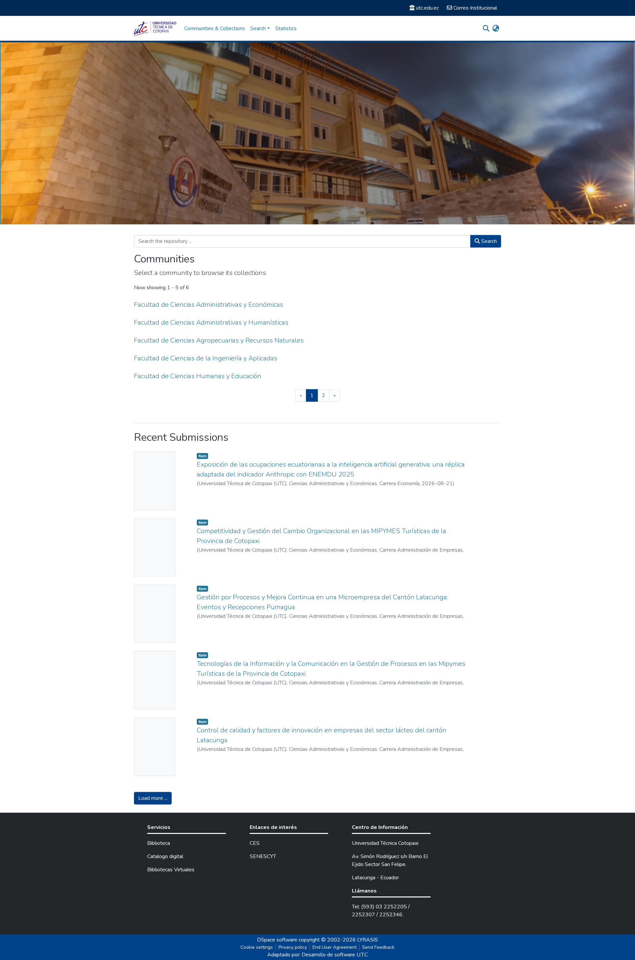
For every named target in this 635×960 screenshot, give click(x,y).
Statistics (286, 28)
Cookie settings (256, 947)
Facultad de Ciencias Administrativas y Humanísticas (211, 322)
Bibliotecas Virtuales (170, 869)
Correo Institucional (475, 8)
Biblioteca (158, 843)
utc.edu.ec (427, 8)
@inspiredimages (612, 221)
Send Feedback (378, 947)
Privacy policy (292, 947)
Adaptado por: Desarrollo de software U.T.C (317, 954)
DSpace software (277, 939)
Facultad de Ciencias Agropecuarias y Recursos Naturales (219, 340)
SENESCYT (263, 856)
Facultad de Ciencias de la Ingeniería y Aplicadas (205, 358)
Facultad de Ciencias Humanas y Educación (197, 376)
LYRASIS (367, 939)
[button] (495, 28)
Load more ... (152, 798)
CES (255, 843)
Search (488, 241)
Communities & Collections (214, 28)
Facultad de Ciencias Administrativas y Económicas (208, 304)
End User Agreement (335, 947)
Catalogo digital (165, 856)
